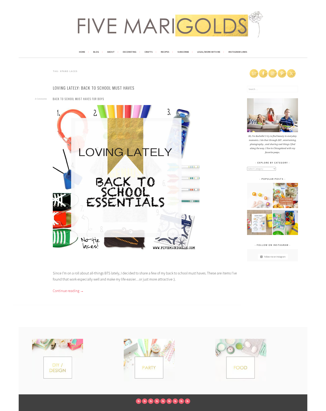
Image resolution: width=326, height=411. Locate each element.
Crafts (148, 51)
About (111, 51)
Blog (96, 51)
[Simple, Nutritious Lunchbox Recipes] (259, 196)
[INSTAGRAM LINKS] (187, 401)
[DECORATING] (157, 401)
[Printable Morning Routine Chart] (259, 223)
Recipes (165, 51)
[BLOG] (144, 401)
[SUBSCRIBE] (175, 401)
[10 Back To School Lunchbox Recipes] (285, 196)
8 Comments (41, 99)
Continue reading (68, 290)
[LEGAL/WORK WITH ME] (181, 401)
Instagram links (237, 51)
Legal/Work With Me (208, 51)
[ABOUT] (150, 401)
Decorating (129, 51)
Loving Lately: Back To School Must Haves (93, 88)
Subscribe (183, 51)
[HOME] (138, 401)
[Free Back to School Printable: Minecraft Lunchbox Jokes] (285, 223)
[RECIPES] (169, 401)
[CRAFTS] (163, 401)
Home (82, 51)
